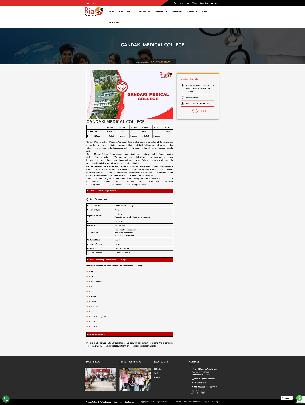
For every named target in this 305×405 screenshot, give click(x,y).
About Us (120, 12)
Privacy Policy (91, 402)
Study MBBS (177, 12)
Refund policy (105, 402)
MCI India (157, 369)
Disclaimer (118, 402)
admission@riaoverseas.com (204, 379)
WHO (156, 373)
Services (130, 12)
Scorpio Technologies (211, 402)
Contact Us (114, 22)
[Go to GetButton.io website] (299, 402)
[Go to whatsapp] (299, 398)
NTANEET (157, 377)
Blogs (204, 12)
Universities (144, 12)
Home (111, 12)
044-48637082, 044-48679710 (205, 387)
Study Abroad (161, 12)
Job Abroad (191, 12)
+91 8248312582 (200, 383)
